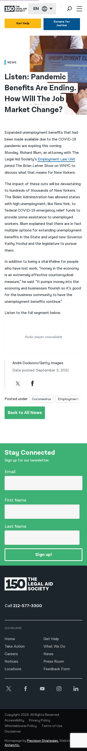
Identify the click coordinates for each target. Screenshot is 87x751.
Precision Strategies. (43, 741)
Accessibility (14, 720)
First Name (15, 500)
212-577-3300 (27, 606)
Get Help (22, 23)
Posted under (16, 399)
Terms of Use (52, 726)
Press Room (54, 661)
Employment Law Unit (56, 159)
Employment (68, 399)
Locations (13, 669)
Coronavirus (41, 399)
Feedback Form (57, 669)
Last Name (15, 526)
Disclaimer (13, 731)
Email (10, 472)
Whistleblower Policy (21, 726)
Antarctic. (12, 745)
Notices (11, 661)
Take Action (15, 646)
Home (10, 639)
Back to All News (25, 412)
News (48, 654)
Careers (11, 654)
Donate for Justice (62, 23)
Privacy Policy (39, 720)
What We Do (54, 646)
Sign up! (43, 554)
